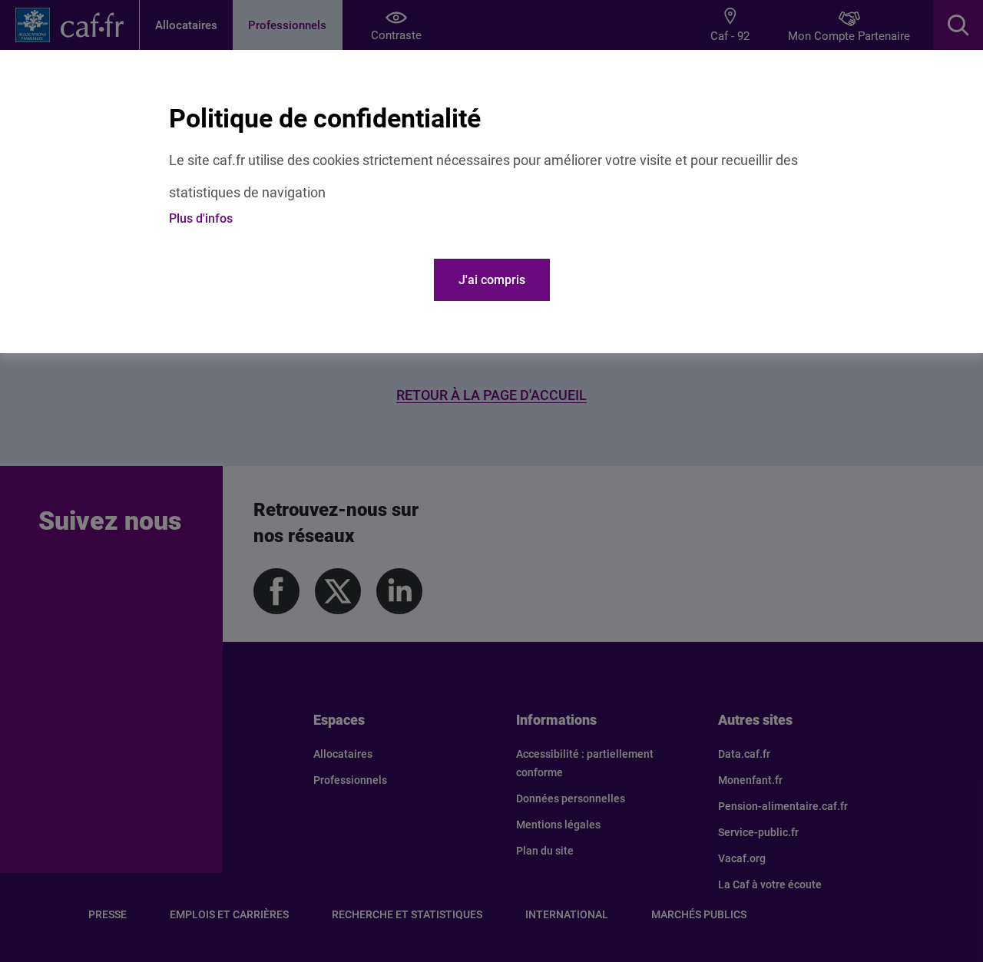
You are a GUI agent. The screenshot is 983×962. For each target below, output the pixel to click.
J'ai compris (491, 280)
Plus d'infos (201, 218)
